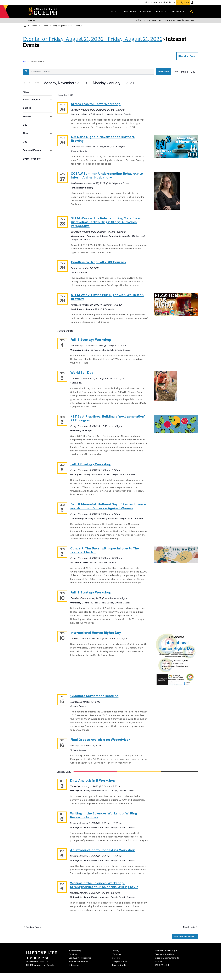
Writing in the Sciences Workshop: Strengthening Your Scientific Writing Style (104, 885)
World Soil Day (81, 372)
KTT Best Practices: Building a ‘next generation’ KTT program (107, 418)
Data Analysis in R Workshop (92, 780)
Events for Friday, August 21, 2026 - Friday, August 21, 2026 (69, 25)
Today (37, 83)
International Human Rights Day (95, 633)
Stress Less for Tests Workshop (96, 104)
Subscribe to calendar (184, 936)
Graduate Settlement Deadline (94, 696)
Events (34, 25)
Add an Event (188, 56)
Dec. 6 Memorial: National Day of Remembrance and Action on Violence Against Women (108, 506)
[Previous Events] (24, 82)
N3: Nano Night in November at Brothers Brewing (103, 139)
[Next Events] (29, 82)
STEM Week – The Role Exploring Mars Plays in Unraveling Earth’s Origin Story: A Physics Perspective (107, 222)
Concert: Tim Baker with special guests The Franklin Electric (104, 550)
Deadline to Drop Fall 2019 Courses (98, 262)
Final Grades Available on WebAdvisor (100, 740)
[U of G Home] (25, 25)
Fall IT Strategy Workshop (90, 340)
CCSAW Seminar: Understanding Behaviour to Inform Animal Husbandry (107, 175)
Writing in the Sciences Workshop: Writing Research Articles (103, 815)
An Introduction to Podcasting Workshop (102, 850)
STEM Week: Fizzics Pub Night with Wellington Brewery (107, 297)
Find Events (163, 71)
